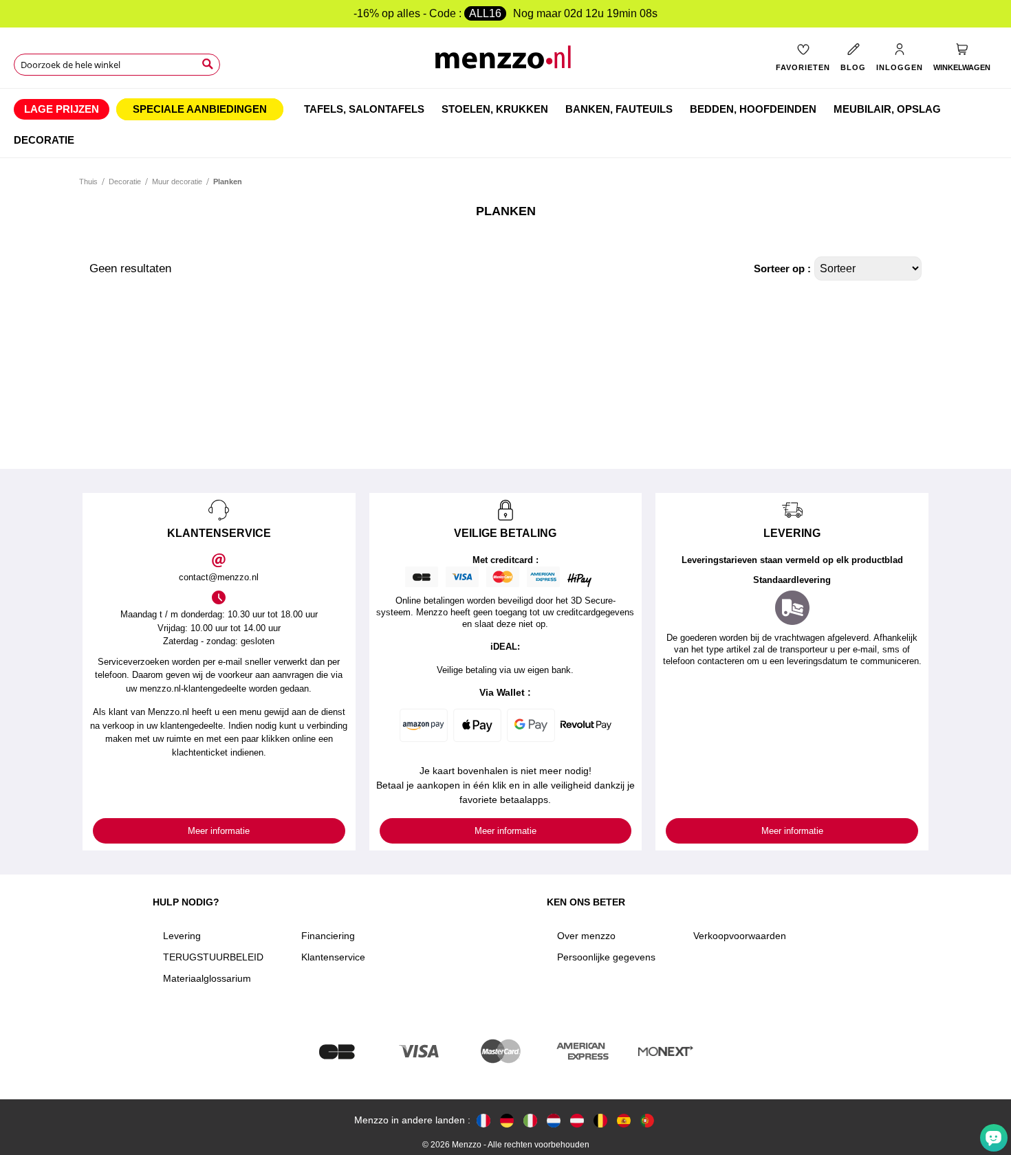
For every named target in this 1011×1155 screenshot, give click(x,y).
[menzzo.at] (577, 1120)
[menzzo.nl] (553, 1120)
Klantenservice (333, 957)
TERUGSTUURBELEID (213, 957)
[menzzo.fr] (483, 1120)
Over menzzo (586, 935)
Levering (182, 935)
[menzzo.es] (623, 1120)
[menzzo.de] (507, 1120)
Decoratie (125, 181)
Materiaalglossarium (207, 978)
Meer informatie (219, 831)
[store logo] (505, 62)
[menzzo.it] (530, 1120)
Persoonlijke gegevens (606, 957)
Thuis (88, 181)
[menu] (505, 123)
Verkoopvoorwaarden (739, 935)
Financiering (328, 935)
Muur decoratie (177, 181)
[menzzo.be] (600, 1120)
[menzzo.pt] (647, 1120)
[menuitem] (61, 109)
